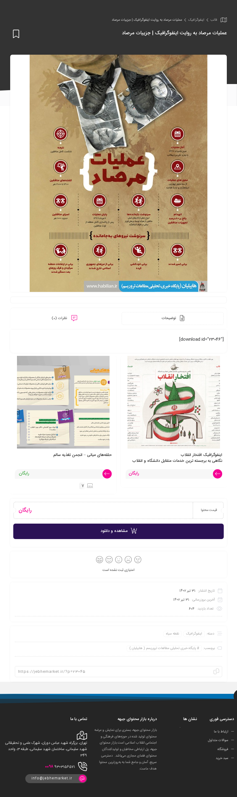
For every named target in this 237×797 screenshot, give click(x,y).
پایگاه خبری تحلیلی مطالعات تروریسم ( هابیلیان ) (162, 648)
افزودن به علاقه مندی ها (15, 33)
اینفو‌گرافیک (196, 20)
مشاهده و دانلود (114, 531)
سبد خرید (222, 758)
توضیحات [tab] (169, 318)
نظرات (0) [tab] (60, 318)
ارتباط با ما (221, 731)
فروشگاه (223, 749)
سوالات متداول (218, 740)
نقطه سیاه (172, 634)
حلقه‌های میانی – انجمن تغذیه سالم (82, 455)
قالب (213, 20)
